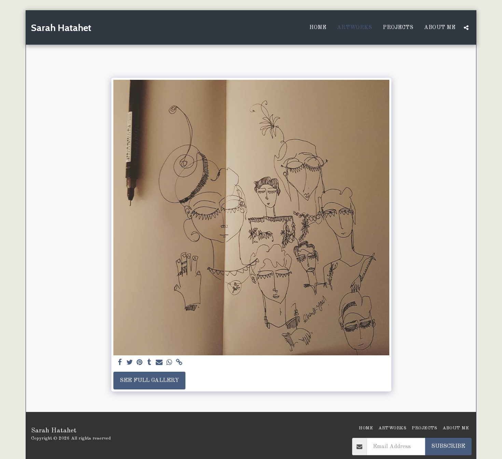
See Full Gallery (149, 380)
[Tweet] (129, 363)
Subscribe (448, 446)
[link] (179, 363)
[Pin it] (139, 363)
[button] (466, 27)
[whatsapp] (169, 363)
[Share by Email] (159, 363)
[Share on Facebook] (119, 363)
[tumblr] (149, 363)
